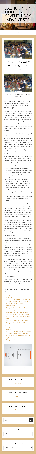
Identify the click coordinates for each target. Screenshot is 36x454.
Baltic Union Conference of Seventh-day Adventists (18, 13)
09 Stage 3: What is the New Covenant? (17, 320)
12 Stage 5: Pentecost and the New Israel (18, 331)
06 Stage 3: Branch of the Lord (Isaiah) (17, 312)
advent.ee (18, 383)
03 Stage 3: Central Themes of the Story (18, 301)
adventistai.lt (18, 410)
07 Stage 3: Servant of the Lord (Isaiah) (17, 314)
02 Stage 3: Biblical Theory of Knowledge (18, 299)
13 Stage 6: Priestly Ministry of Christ (17, 333)
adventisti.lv (18, 396)
